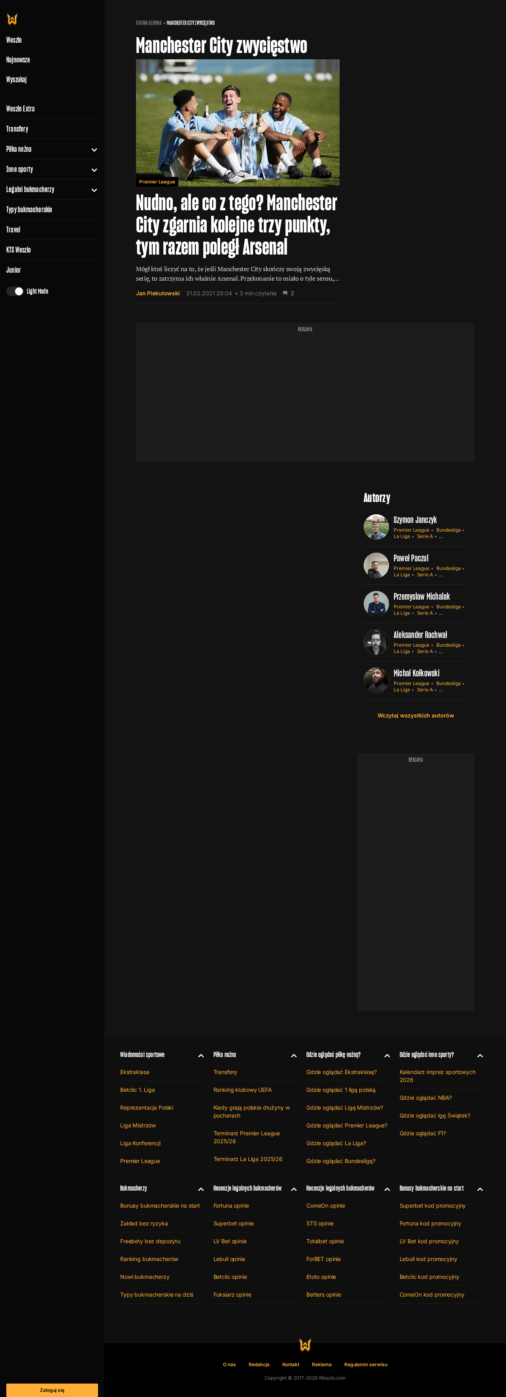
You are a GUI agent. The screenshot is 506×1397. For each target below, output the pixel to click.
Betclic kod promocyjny (429, 1276)
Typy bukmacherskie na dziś (156, 1294)
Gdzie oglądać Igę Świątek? (435, 1115)
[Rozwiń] (91, 149)
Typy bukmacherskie (29, 209)
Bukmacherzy (133, 1188)
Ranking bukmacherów (149, 1258)
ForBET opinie (323, 1258)
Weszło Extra (20, 109)
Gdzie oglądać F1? (423, 1133)
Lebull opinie (229, 1258)
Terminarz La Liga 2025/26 (248, 1158)
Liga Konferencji (140, 1143)
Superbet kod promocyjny (433, 1205)
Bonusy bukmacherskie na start (160, 1205)
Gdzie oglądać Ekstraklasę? (341, 1072)
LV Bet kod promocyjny (429, 1241)
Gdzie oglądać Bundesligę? (341, 1160)
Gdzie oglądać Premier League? (346, 1125)
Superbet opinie (233, 1223)
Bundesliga (448, 530)
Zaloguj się (52, 1390)
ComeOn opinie (325, 1205)
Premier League (157, 182)
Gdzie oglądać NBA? (426, 1097)
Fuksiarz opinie (232, 1294)
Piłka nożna (19, 149)
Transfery (17, 129)
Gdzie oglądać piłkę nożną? (333, 1054)
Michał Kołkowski (417, 673)
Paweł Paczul (411, 558)
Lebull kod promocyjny (428, 1258)
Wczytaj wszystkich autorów (416, 715)
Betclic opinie (230, 1276)
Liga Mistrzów (138, 1125)
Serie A (425, 536)
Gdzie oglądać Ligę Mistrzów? (344, 1107)
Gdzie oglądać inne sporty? (427, 1054)
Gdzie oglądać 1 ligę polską (341, 1089)
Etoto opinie (321, 1276)
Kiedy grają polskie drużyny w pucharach (251, 1111)
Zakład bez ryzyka (144, 1223)
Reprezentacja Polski (146, 1107)
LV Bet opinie (230, 1241)
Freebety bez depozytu (150, 1241)
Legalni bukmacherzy (30, 189)
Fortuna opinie (231, 1205)
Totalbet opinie (325, 1241)
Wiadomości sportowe (142, 1054)
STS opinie (320, 1223)
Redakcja (259, 1364)
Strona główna (149, 22)
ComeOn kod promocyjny (432, 1294)
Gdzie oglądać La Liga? (336, 1143)
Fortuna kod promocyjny (430, 1223)
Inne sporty (19, 169)
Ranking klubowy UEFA (242, 1089)
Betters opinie (323, 1294)
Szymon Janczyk (415, 519)
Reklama (322, 1364)
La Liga (402, 536)
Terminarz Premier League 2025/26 (246, 1137)
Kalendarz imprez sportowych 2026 (438, 1076)
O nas (229, 1364)
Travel (13, 230)
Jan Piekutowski (158, 293)
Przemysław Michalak (422, 596)
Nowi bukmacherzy (145, 1276)
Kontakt (291, 1364)
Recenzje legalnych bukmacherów (247, 1188)
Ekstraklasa (134, 1072)
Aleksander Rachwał (420, 635)
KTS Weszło (18, 250)
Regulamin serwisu (365, 1364)
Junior (13, 270)
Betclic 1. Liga (137, 1089)
